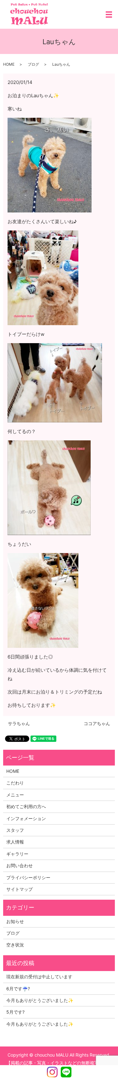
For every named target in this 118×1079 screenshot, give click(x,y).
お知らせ (15, 921)
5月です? (15, 1012)
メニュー (15, 794)
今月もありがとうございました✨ (39, 1000)
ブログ (33, 64)
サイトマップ (19, 889)
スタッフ (15, 830)
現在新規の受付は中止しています (39, 976)
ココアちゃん (97, 723)
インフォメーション (26, 818)
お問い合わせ (19, 865)
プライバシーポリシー (28, 877)
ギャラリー (17, 853)
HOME (8, 64)
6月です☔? (18, 988)
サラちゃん (19, 723)
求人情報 (15, 841)
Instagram (52, 1072)
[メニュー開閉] (109, 14)
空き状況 (15, 944)
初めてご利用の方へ (26, 806)
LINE (66, 1072)
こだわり (15, 782)
